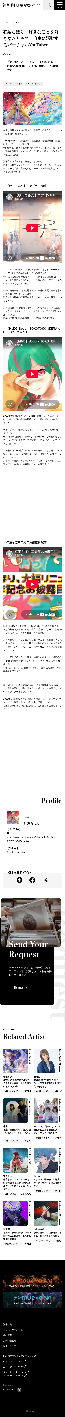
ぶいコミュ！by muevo (14, 1372)
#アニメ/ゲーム (33, 83)
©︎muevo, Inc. (32, 1411)
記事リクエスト (10, 1346)
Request (19, 987)
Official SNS (9, 1389)
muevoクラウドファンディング (18, 1356)
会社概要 (7, 1335)
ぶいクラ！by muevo (13, 1366)
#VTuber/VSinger (13, 83)
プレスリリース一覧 (13, 1330)
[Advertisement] (32, 503)
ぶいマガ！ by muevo (13, 1375)
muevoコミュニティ (13, 1361)
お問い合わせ (9, 1340)
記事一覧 (7, 1324)
